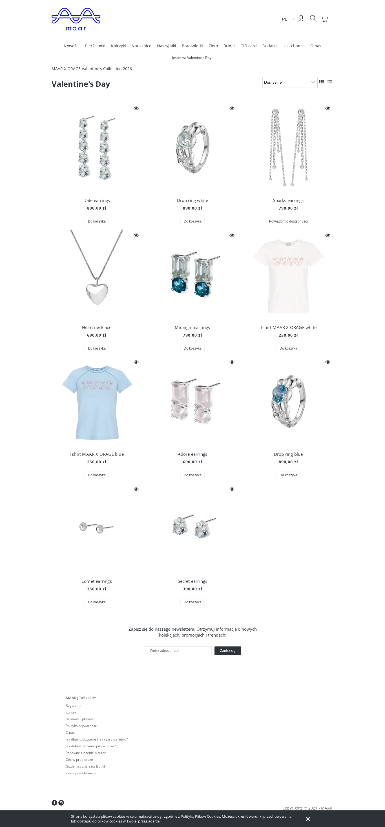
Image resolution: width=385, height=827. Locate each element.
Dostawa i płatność (80, 719)
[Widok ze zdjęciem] (321, 82)
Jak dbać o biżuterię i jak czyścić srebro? (97, 739)
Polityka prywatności (82, 725)
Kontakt (72, 712)
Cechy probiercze (79, 759)
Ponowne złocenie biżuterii (86, 752)
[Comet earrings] (97, 528)
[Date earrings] (97, 148)
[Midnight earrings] (192, 275)
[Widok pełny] (330, 82)
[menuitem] (71, 46)
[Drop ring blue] (288, 401)
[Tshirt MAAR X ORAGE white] (288, 275)
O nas (70, 732)
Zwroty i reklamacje (81, 773)
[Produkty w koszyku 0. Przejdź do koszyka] (325, 22)
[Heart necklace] (97, 275)
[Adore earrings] (192, 401)
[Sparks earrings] (288, 148)
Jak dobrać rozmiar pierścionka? (91, 746)
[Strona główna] (99, 19)
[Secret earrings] (192, 528)
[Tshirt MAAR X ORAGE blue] (97, 401)
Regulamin (74, 705)
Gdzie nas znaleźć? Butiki (85, 766)
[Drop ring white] (192, 148)
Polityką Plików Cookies (200, 816)
